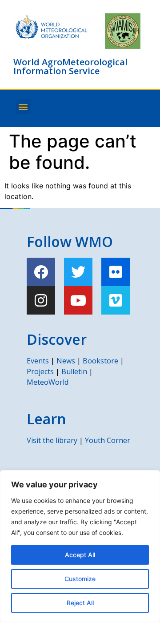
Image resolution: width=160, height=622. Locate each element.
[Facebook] (41, 272)
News (65, 361)
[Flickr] (115, 272)
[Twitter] (78, 272)
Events (38, 361)
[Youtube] (78, 300)
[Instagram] (41, 300)
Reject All (80, 602)
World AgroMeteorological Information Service (70, 66)
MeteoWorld (47, 382)
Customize (80, 578)
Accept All (80, 554)
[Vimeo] (115, 300)
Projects (40, 371)
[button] (23, 106)
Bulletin (74, 371)
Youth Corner (107, 440)
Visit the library (52, 440)
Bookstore (100, 361)
